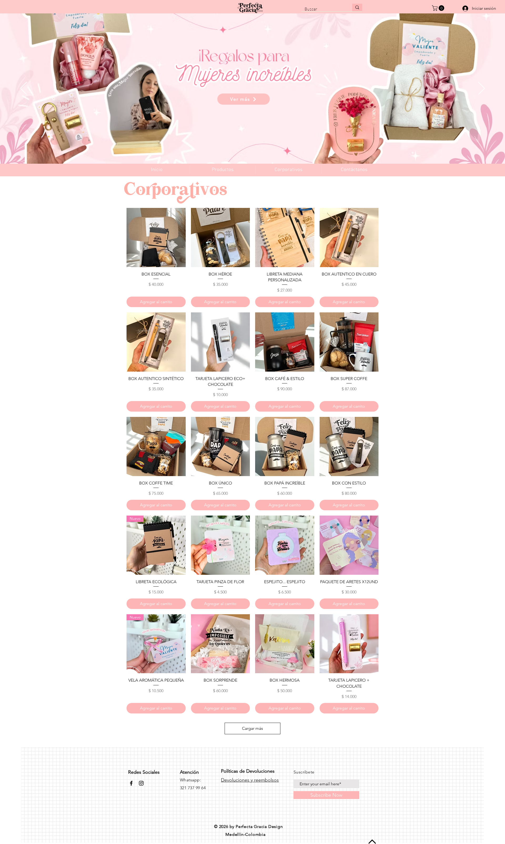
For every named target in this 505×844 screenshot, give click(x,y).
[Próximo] (481, 89)
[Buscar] (357, 7)
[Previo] (23, 89)
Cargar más (252, 728)
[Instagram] (141, 783)
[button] (439, 8)
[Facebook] (131, 783)
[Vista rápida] (156, 237)
